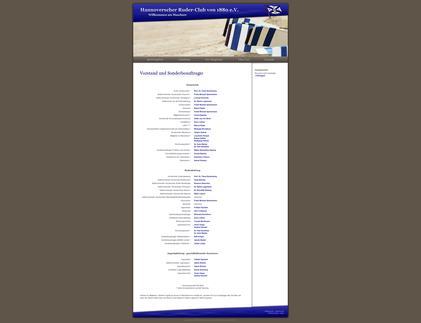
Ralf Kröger (199, 237)
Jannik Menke (200, 240)
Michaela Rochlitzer (202, 129)
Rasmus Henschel (202, 183)
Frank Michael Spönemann (205, 94)
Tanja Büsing (199, 180)
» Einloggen (260, 76)
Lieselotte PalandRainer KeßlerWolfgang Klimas (201, 138)
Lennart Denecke (201, 98)
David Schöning (201, 270)
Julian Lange (199, 243)
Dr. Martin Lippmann (203, 101)
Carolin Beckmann (202, 221)
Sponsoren (279, 311)
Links (282, 313)
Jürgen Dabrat (200, 132)
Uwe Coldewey (200, 211)
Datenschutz (273, 313)
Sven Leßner (199, 122)
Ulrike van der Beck (202, 119)
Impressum (269, 311)
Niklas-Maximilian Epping (205, 150)
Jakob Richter (200, 263)
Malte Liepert (199, 194)
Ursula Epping (200, 115)
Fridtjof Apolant (201, 207)
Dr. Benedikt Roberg (202, 190)
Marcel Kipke (199, 108)
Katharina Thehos (202, 157)
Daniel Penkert (200, 160)
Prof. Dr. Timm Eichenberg (205, 91)
